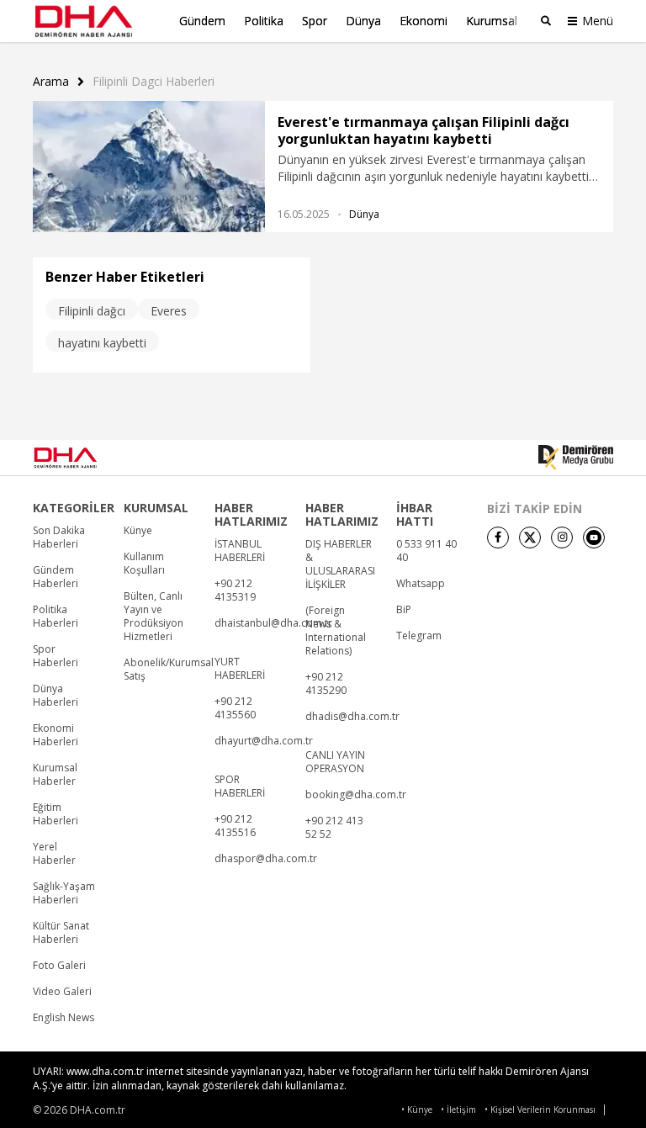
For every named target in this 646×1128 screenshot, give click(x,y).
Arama (51, 81)
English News (63, 1018)
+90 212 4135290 (326, 683)
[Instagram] (562, 537)
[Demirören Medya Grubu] (575, 457)
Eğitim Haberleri (55, 814)
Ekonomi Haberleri (55, 735)
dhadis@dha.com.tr (352, 716)
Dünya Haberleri (55, 695)
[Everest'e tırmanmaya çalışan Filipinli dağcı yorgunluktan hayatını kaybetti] (149, 166)
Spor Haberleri (55, 656)
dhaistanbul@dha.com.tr (273, 623)
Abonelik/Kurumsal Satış (169, 669)
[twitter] (530, 537)
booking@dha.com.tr (355, 795)
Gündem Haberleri (55, 577)
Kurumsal (491, 21)
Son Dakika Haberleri (59, 537)
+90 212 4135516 (235, 826)
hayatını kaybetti (102, 343)
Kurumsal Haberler (55, 774)
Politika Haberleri (55, 616)
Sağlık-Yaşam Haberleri (64, 893)
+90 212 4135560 (235, 708)
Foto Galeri (59, 965)
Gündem (202, 21)
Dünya (363, 21)
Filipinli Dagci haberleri (153, 81)
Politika (263, 21)
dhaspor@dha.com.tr (265, 859)
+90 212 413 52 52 (334, 827)
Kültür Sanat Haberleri (61, 932)
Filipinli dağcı (91, 311)
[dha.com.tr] (88, 458)
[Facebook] (498, 537)
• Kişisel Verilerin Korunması (540, 1109)
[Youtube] (594, 537)
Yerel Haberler (54, 853)
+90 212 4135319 (235, 590)
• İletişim (458, 1109)
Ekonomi (423, 21)
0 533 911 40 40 (426, 551)
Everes (169, 311)
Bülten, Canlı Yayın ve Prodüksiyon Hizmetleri (153, 616)
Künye (138, 531)
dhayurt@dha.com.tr (263, 741)
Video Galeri (62, 991)
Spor (314, 21)
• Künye (416, 1109)
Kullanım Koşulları (144, 563)
